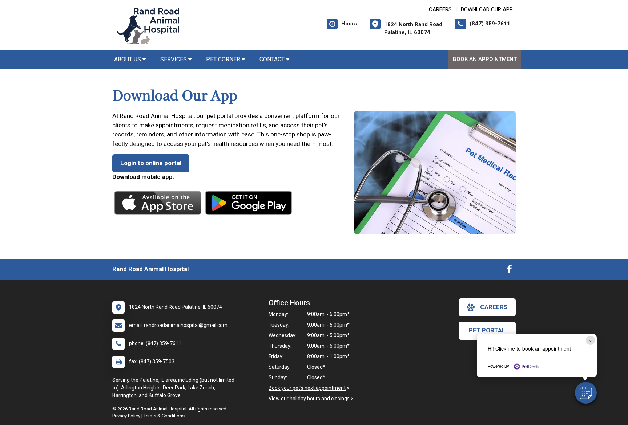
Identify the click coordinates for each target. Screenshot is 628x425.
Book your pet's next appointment (307, 388)
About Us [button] (128, 59)
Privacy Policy (126, 415)
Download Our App (487, 9)
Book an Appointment (485, 59)
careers (494, 307)
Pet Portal (487, 330)
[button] (586, 393)
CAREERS (440, 9)
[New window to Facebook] (509, 271)
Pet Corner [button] (224, 59)
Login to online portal (150, 163)
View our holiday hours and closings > (311, 398)
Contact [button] (272, 59)
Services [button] (174, 59)
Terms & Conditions (164, 415)
